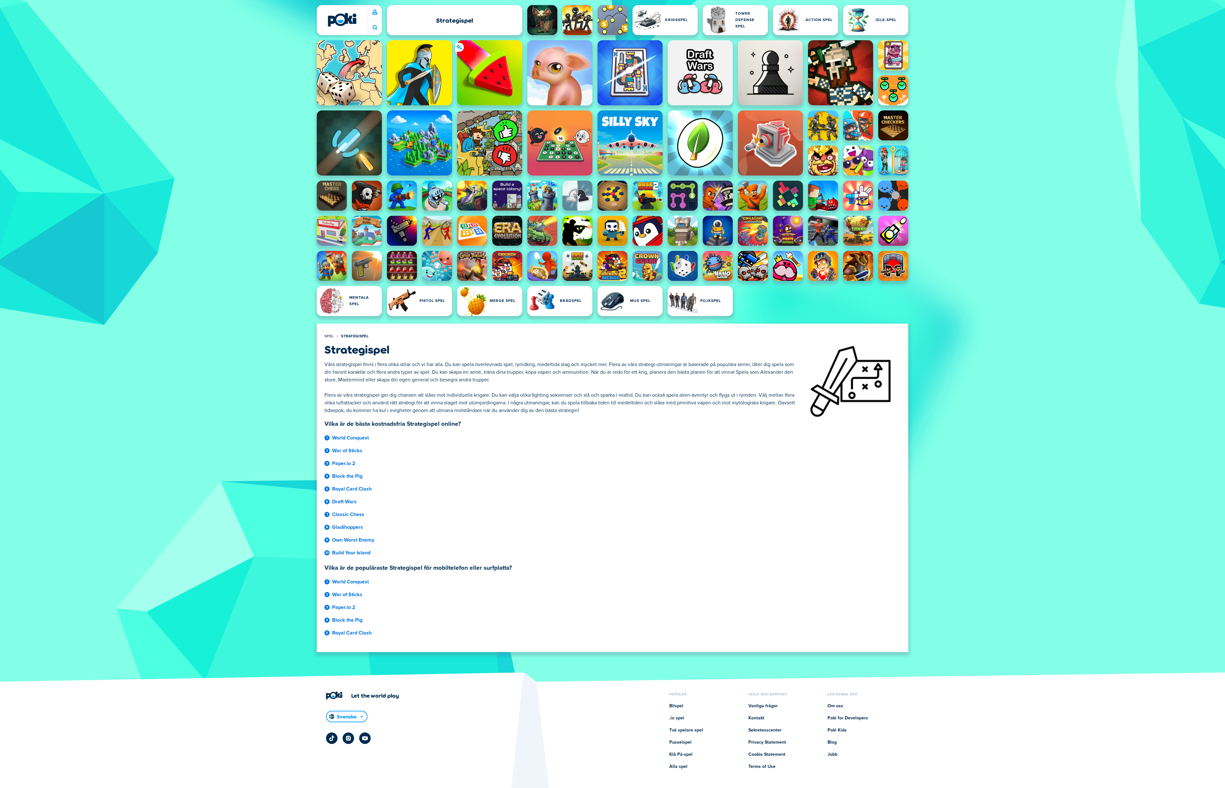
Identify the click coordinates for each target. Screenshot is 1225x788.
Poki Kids (837, 730)
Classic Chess (348, 514)
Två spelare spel (686, 730)
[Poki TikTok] (332, 738)
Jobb (832, 754)
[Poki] (342, 19)
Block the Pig (347, 476)
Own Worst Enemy (353, 540)
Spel (328, 336)
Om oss (835, 706)
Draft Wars (344, 501)
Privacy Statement (767, 742)
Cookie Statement (766, 754)
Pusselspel (680, 742)
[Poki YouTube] (365, 738)
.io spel (676, 718)
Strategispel (354, 336)
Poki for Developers (848, 718)
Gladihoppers (347, 527)
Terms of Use (762, 766)
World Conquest (350, 437)
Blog (832, 742)
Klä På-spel (681, 754)
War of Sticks (347, 450)
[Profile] (375, 12)
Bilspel (676, 706)
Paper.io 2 (343, 463)
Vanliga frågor (763, 706)
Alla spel (678, 766)
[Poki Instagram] (348, 738)
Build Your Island (351, 552)
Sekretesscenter (765, 730)
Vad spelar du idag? (375, 27)
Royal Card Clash (352, 489)
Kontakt (756, 718)
